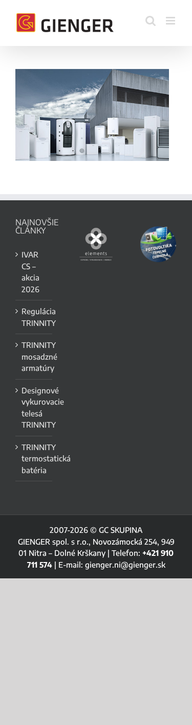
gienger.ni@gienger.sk (125, 564)
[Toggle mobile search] (150, 20)
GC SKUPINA (120, 529)
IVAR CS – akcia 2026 (30, 272)
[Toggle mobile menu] (171, 20)
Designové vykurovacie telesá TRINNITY (34, 408)
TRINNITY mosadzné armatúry (34, 356)
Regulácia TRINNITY (34, 317)
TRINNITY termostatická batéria (34, 458)
